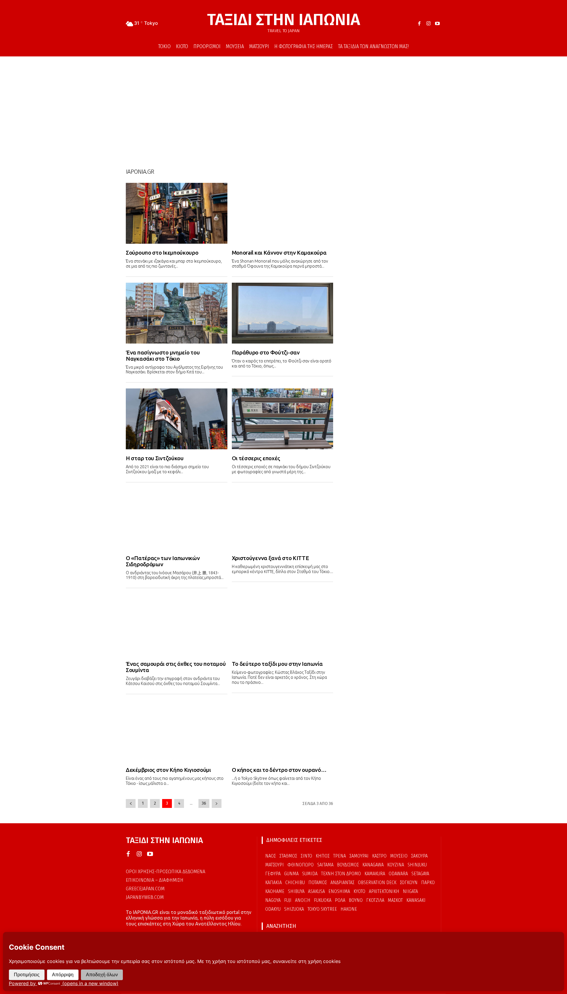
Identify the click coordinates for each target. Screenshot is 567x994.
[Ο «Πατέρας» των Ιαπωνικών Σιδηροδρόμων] (176, 518)
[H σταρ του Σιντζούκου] (176, 418)
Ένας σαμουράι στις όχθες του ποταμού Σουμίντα (176, 667)
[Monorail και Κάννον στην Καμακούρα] (282, 213)
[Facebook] (419, 24)
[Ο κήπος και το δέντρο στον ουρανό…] (282, 730)
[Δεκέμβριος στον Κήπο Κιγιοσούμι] (176, 730)
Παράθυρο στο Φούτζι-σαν (266, 352)
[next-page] (216, 803)
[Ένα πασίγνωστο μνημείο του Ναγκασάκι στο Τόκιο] (176, 313)
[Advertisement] (283, 106)
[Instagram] (428, 24)
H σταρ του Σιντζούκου (155, 458)
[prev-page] (131, 803)
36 (204, 803)
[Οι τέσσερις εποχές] (282, 418)
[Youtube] (437, 24)
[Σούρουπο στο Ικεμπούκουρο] (176, 213)
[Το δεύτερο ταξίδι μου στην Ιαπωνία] (282, 624)
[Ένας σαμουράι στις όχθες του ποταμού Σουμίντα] (176, 624)
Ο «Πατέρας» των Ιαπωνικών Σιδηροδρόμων (163, 561)
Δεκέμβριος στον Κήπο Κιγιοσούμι (168, 770)
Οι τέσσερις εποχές (256, 458)
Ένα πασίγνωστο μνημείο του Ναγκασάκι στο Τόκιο (163, 355)
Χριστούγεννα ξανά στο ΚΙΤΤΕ (270, 558)
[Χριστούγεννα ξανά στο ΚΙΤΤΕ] (282, 518)
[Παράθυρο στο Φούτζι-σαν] (282, 313)
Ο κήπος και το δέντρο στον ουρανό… (279, 770)
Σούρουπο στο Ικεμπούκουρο (162, 252)
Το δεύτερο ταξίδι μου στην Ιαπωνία (277, 664)
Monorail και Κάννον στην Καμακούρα (279, 252)
